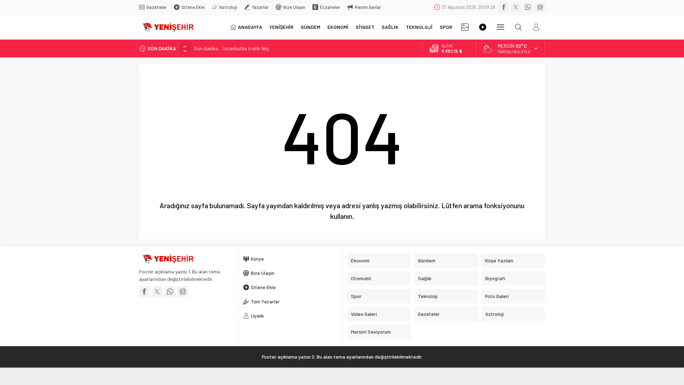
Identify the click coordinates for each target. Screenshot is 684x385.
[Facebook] (504, 7)
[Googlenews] (540, 7)
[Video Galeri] (483, 27)
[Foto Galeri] (465, 27)
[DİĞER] (500, 27)
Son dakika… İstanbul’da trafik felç (231, 48)
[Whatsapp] (528, 7)
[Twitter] (516, 7)
